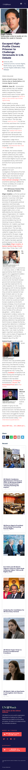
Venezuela (20, 66)
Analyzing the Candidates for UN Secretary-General (13, 610)
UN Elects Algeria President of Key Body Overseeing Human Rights (13, 527)
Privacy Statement (6, 767)
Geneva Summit (9, 64)
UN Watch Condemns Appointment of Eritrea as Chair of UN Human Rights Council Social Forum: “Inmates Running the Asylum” (12, 483)
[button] (21, 3)
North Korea (8, 66)
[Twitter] (4, 739)
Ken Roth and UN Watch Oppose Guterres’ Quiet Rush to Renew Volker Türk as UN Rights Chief (13, 569)
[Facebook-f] (7, 739)
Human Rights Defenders (12, 68)
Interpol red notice (15, 130)
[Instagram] (14, 739)
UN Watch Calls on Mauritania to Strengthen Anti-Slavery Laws (13, 693)
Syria (14, 66)
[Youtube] (11, 739)
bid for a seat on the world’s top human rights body (13, 98)
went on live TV (13, 121)
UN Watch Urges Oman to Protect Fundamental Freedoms (12, 651)
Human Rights (20, 64)
